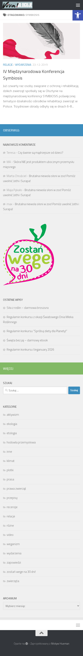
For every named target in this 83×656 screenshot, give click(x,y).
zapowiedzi (14, 562)
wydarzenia (23, 64)
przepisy (12, 497)
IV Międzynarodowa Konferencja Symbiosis (33, 74)
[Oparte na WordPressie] (26, 643)
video (10, 534)
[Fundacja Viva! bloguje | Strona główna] (23, 5)
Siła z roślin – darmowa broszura (28, 307)
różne (10, 525)
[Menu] (78, 5)
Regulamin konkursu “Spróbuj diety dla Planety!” (37, 331)
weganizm (13, 544)
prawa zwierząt (16, 488)
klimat (11, 460)
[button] (78, 15)
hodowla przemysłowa (21, 442)
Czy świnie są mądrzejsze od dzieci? (40, 152)
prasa (10, 479)
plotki (10, 470)
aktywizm (13, 414)
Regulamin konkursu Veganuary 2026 (30, 349)
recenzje (12, 507)
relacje (8, 64)
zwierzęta (13, 581)
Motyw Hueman (60, 644)
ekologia (12, 424)
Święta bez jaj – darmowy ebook (27, 340)
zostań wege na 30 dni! (21, 571)
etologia (12, 433)
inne (9, 451)
